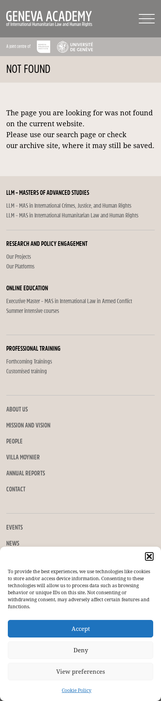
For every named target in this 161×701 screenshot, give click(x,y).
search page (76, 135)
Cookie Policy (76, 690)
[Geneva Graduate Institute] (43, 47)
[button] (149, 556)
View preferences (80, 671)
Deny (80, 650)
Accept (81, 628)
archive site (39, 145)
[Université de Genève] (75, 47)
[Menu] (147, 18)
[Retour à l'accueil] (37, 18)
